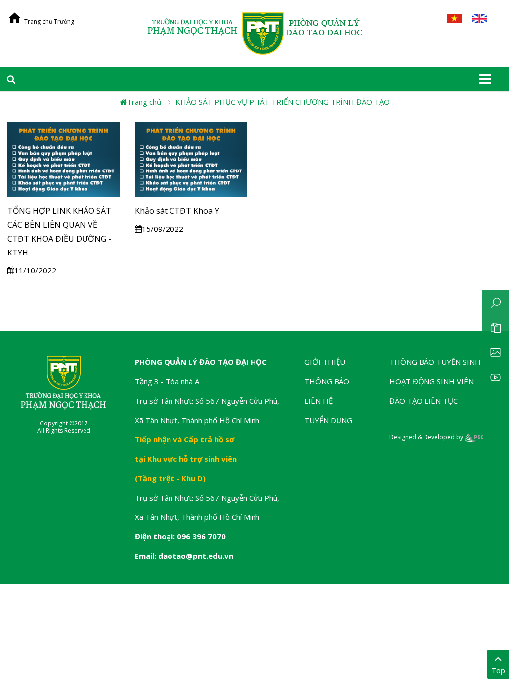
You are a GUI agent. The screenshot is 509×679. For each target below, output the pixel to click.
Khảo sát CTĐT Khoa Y (177, 210)
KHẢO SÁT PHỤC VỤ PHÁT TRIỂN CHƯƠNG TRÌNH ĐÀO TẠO (282, 102)
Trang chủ (144, 102)
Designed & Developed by (427, 437)
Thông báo (326, 381)
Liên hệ (318, 401)
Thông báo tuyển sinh (435, 362)
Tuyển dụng (328, 420)
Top (498, 670)
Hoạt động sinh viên (431, 381)
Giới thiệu (324, 362)
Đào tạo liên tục (423, 401)
